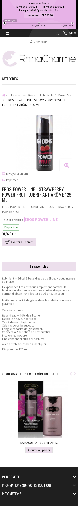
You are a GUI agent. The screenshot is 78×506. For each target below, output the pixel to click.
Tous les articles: (13, 220)
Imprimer (12, 180)
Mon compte (11, 476)
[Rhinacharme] (39, 58)
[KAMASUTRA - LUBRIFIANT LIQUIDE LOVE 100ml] (39, 409)
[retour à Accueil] (3, 95)
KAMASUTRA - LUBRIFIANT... (39, 443)
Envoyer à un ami (17, 173)
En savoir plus (39, 266)
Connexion (40, 42)
